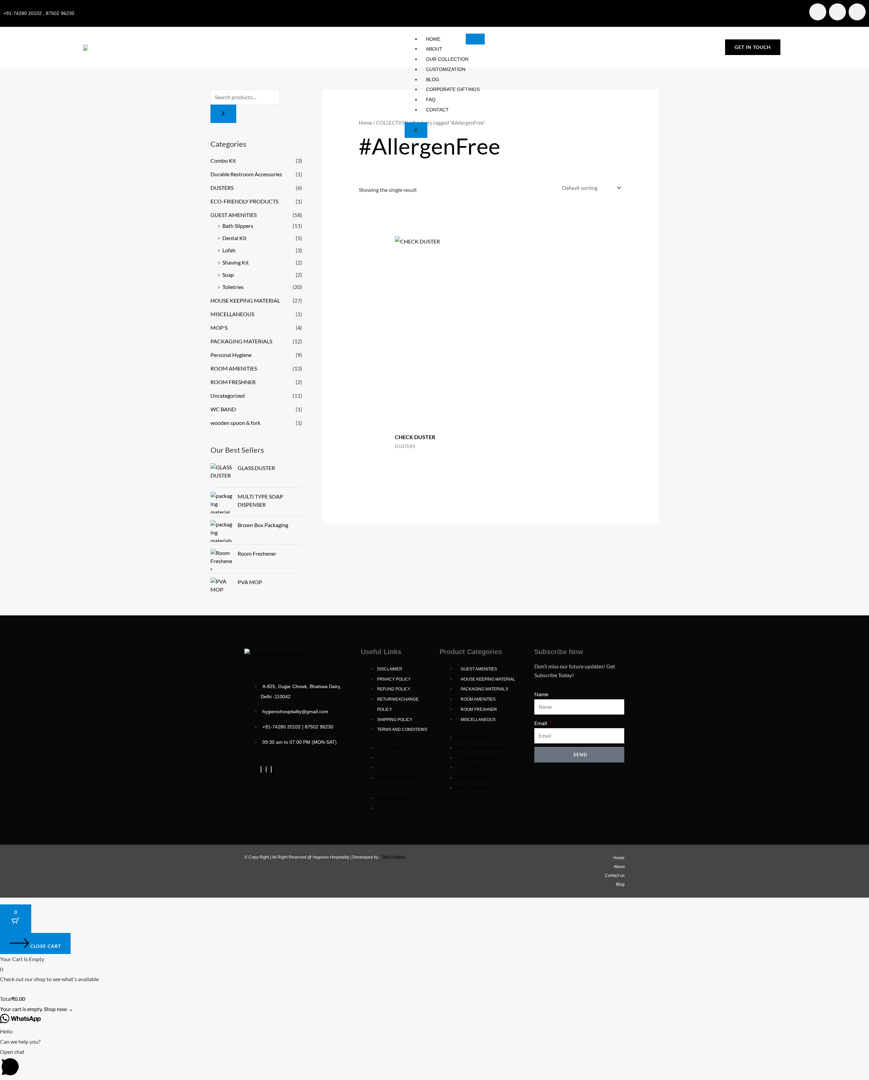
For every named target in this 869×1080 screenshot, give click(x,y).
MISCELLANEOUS (232, 314)
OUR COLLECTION (447, 59)
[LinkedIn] (271, 769)
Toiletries (233, 287)
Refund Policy (393, 689)
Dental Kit (234, 238)
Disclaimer (389, 669)
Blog (432, 79)
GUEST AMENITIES (233, 215)
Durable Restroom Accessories (246, 174)
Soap (228, 274)
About (434, 49)
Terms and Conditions (402, 729)
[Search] (223, 114)
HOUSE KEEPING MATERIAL (245, 300)
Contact (437, 109)
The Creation (393, 857)
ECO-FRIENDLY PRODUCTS (244, 201)
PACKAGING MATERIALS (241, 341)
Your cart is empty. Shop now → (36, 1009)
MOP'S (218, 327)
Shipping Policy (394, 719)
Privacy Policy (394, 679)
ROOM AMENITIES (233, 368)
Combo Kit (223, 160)
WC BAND (223, 409)
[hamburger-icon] (475, 39)
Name (541, 694)
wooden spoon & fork (235, 422)
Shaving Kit (235, 262)
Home (433, 39)
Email (541, 723)
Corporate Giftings (453, 89)
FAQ (431, 99)
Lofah (229, 250)
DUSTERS (222, 187)
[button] (434, 1063)
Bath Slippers (237, 225)
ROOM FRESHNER (233, 382)
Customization (445, 69)
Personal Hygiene (231, 355)
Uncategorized (227, 395)
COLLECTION (392, 123)
